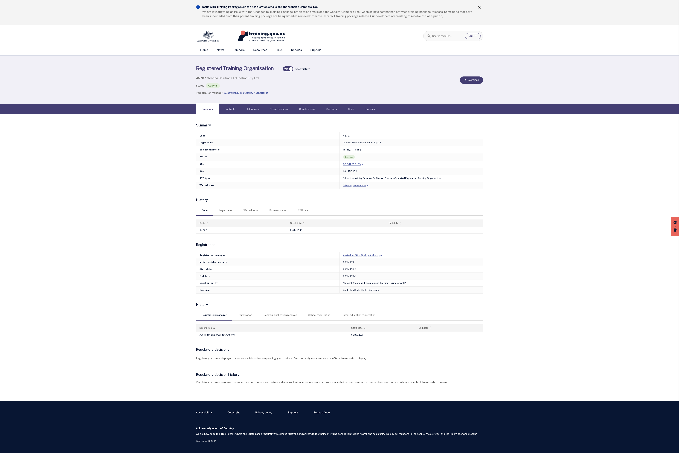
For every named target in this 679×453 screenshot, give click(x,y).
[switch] (288, 68)
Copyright (233, 412)
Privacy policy (263, 412)
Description (207, 328)
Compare (239, 50)
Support (315, 50)
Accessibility (204, 412)
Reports (296, 50)
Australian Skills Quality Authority (246, 92)
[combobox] (447, 36)
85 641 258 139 (353, 164)
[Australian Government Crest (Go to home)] (212, 36)
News (220, 50)
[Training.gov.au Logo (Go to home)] (256, 36)
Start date (297, 223)
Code (204, 223)
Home (204, 50)
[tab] (207, 109)
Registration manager (209, 92)
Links (279, 50)
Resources (260, 50)
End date (395, 223)
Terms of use (322, 412)
